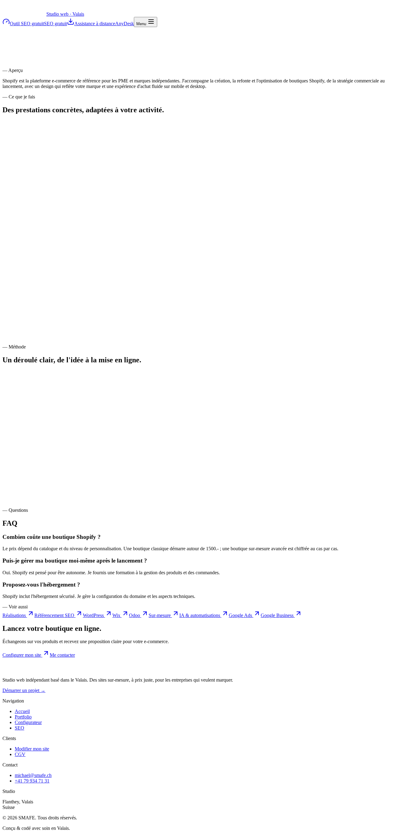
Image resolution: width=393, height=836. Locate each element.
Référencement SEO (55, 615)
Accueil (22, 711)
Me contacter (62, 655)
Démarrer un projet (23, 690)
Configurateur (28, 722)
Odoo (135, 615)
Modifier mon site (32, 748)
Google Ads (241, 615)
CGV (20, 754)
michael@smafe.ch (33, 775)
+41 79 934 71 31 (32, 780)
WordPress (94, 615)
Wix (117, 615)
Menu (141, 24)
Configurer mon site (22, 655)
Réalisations (14, 615)
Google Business (278, 615)
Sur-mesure (160, 615)
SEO (19, 728)
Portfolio (23, 716)
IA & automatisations (200, 615)
